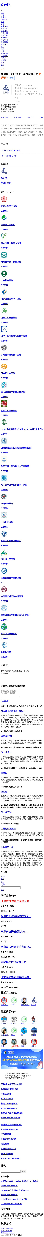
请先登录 (5, 701)
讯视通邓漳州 (7, 736)
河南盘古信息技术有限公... (16, 946)
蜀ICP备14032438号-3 (30, 1235)
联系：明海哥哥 (7, 1228)
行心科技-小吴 (7, 847)
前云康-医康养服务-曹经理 (12, 711)
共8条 (3, 876)
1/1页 (3, 885)
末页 (2, 883)
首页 (2, 879)
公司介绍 (4, 117)
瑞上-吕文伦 (6, 752)
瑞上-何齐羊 (6, 812)
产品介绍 (17, 117)
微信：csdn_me (6, 1231)
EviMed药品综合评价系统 (11, 150)
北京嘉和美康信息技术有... (16, 977)
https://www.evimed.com (31, 91)
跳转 (2, 890)
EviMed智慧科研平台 (9, 156)
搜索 (2, 62)
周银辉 (4, 773)
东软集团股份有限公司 (13, 962)
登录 (2, 65)
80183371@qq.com (7, 1233)
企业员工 (30, 117)
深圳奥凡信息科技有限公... (16, 916)
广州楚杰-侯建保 (8, 828)
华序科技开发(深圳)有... (14, 931)
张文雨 (4, 791)
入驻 (2, 69)
